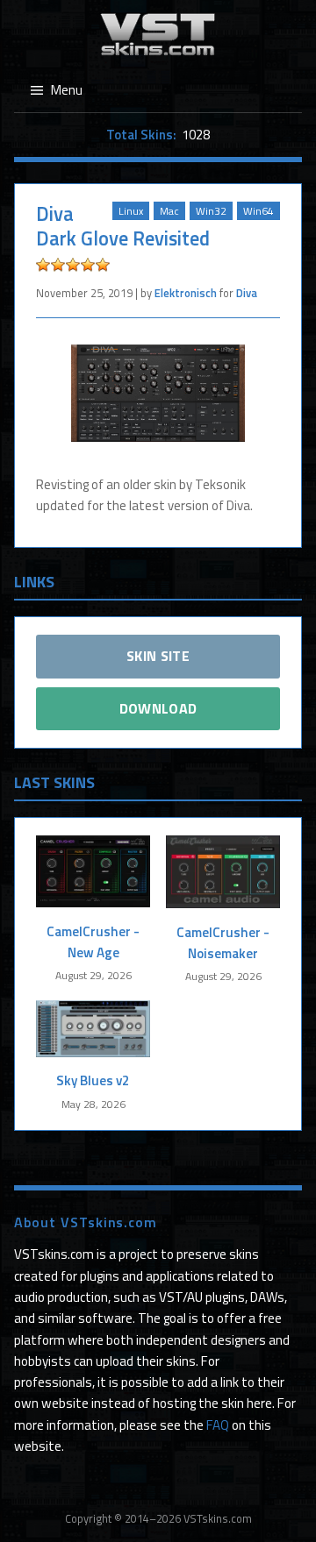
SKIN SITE (158, 655)
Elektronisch (185, 293)
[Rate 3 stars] (73, 265)
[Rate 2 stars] (58, 265)
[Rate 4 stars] (88, 265)
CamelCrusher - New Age (93, 942)
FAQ (217, 1425)
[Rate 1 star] (43, 265)
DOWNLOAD (158, 708)
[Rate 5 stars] (103, 265)
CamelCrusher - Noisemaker (222, 942)
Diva (246, 293)
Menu (67, 90)
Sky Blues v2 (93, 1080)
